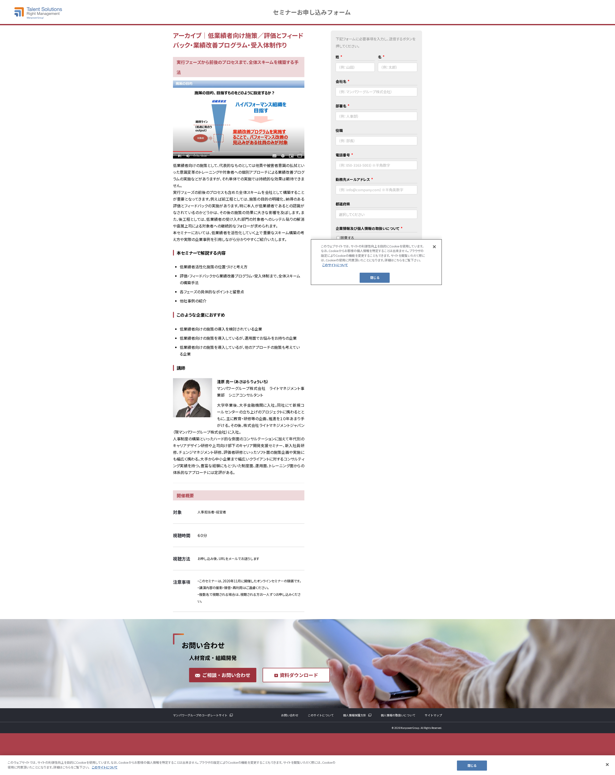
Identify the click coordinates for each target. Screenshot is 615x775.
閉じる (471, 765)
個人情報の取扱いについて (398, 715)
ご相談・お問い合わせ (226, 674)
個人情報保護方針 (354, 715)
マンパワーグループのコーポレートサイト (200, 715)
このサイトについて (321, 715)
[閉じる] (607, 764)
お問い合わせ (289, 715)
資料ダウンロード (299, 674)
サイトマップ (433, 715)
